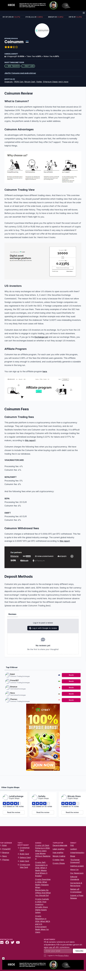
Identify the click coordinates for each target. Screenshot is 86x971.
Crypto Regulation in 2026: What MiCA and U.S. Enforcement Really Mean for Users (42, 924)
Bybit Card (24, 854)
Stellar (39, 82)
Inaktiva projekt (77, 866)
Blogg (72, 856)
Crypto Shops (59, 863)
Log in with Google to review (44, 628)
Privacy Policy (63, 955)
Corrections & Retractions (76, 884)
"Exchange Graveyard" (75, 861)
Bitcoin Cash (29, 82)
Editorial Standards (74, 878)
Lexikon (73, 849)
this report (30, 440)
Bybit (12, 674)
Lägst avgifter (58, 849)
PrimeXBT (14, 680)
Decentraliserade (60, 845)
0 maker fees (58, 860)
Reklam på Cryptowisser (76, 890)
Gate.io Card (25, 857)
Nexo (12, 693)
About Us (74, 869)
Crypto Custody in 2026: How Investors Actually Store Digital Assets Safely (42, 906)
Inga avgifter (58, 852)
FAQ (72, 845)
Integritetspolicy (77, 852)
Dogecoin (8, 82)
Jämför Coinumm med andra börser (20, 73)
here (45, 371)
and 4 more (63, 82)
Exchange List (41, 337)
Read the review (13, 812)
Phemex (13, 699)
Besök (71, 675)
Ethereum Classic (50, 82)
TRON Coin (18, 82)
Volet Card (24, 861)
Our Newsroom (76, 873)
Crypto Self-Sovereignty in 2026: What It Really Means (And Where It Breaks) (41, 869)
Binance (13, 687)
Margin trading (59, 856)
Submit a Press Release (76, 896)
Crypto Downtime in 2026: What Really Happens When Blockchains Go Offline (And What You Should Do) (43, 887)
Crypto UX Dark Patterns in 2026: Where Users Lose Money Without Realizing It (42, 852)
